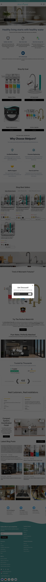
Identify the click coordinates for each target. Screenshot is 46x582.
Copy (30, 294)
